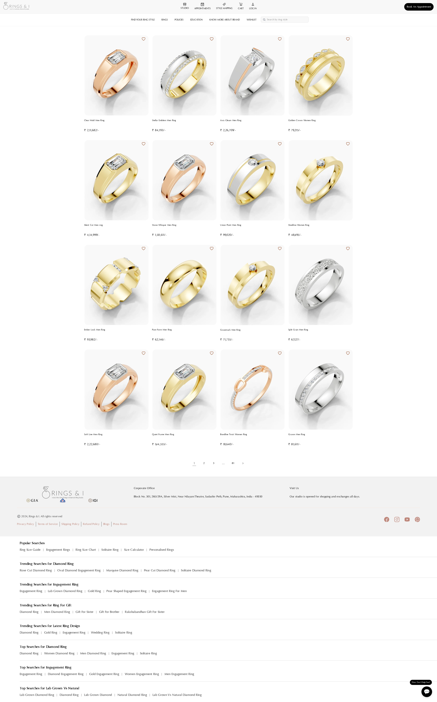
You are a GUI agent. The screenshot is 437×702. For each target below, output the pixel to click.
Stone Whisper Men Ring (164, 225)
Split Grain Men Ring (298, 329)
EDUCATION (196, 19)
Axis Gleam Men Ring (230, 120)
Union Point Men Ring (230, 225)
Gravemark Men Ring (230, 330)
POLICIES (179, 19)
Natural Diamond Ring (132, 695)
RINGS (164, 19)
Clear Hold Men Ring (94, 120)
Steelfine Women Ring (298, 225)
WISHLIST (252, 19)
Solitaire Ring (109, 550)
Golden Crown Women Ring (302, 120)
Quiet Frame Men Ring (163, 434)
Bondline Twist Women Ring (233, 434)
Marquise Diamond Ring (122, 570)
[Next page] (243, 463)
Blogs (106, 524)
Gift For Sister (84, 612)
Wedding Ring (100, 633)
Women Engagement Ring (142, 674)
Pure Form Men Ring (162, 329)
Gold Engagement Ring (104, 674)
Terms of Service (48, 524)
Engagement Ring (31, 591)
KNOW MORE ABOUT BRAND (224, 19)
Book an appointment (419, 6)
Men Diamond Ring (57, 612)
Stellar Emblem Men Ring (164, 120)
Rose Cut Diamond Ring (36, 570)
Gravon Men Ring (296, 434)
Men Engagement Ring (179, 674)
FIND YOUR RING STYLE (143, 19)
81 (233, 463)
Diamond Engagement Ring (66, 674)
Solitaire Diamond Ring (196, 570)
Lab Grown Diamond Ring (65, 591)
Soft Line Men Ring (93, 434)
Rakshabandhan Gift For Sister (145, 612)
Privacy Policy (25, 524)
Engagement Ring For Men (169, 591)
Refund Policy (91, 524)
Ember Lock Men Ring (94, 329)
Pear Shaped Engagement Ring (126, 591)
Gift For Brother (109, 612)
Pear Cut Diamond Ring (159, 570)
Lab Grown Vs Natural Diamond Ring (177, 695)
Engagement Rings (58, 550)
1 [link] (194, 463)
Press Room (120, 524)
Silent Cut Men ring (93, 225)
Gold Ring (94, 591)
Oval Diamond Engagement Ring (79, 570)
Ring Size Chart (86, 550)
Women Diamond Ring (59, 653)
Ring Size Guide (30, 550)
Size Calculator (134, 550)
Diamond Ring (29, 612)
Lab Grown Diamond (98, 695)
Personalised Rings (162, 550)
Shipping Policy (70, 524)
